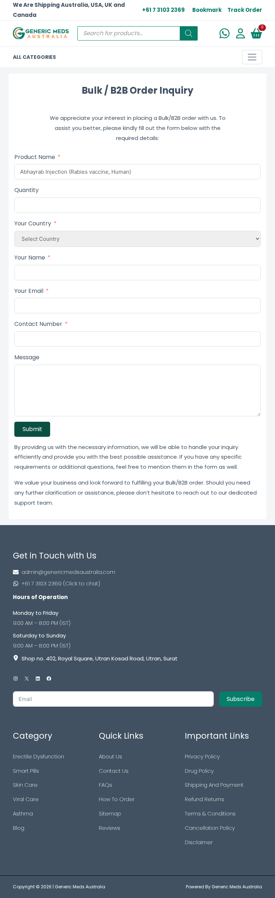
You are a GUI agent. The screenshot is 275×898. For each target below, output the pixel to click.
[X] (26, 678)
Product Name (34, 157)
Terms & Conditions (210, 813)
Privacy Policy (202, 756)
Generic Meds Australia (80, 887)
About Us (110, 756)
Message (26, 357)
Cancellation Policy (210, 828)
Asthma (23, 813)
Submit (32, 429)
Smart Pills (26, 771)
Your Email (28, 291)
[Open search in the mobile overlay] (137, 33)
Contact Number (38, 324)
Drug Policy (199, 771)
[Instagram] (15, 678)
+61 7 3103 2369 (163, 10)
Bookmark (207, 10)
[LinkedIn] (37, 678)
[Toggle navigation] (252, 57)
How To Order (117, 799)
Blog (18, 828)
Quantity (26, 190)
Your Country (32, 223)
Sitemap (110, 813)
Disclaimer (199, 842)
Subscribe (241, 699)
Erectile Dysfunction (38, 756)
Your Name (29, 257)
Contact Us (114, 771)
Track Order (244, 10)
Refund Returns (204, 799)
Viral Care (26, 799)
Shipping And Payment (214, 785)
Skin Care (25, 785)
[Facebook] (49, 678)
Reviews (109, 828)
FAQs (105, 785)
